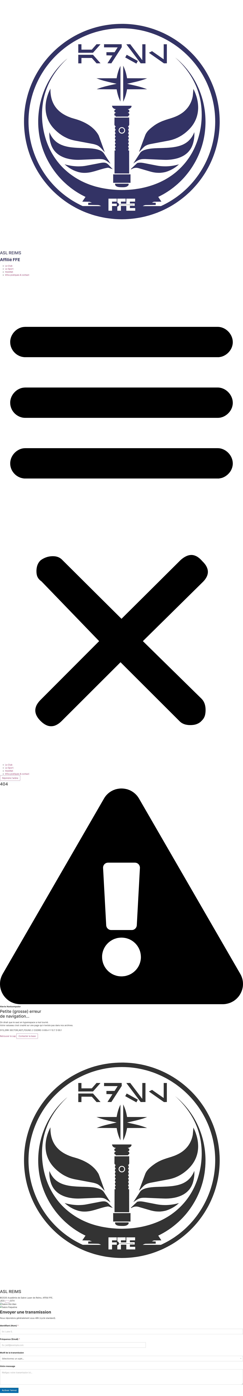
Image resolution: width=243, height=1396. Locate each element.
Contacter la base (27, 1036)
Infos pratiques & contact (17, 275)
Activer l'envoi (9, 1390)
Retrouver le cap (8, 1036)
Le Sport (9, 269)
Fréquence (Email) (10, 1339)
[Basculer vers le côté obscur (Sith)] (7, 1301)
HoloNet (9, 272)
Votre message (7, 1366)
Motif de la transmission (12, 1353)
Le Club (8, 266)
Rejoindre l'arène (10, 778)
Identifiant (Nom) (9, 1325)
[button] (121, 519)
